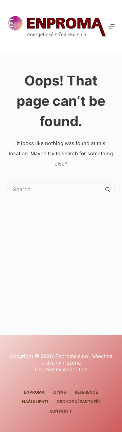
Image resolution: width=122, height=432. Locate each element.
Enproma (34, 392)
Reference (86, 392)
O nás (59, 392)
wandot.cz (75, 369)
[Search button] (108, 189)
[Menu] (111, 27)
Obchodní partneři (78, 401)
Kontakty (60, 411)
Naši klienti (35, 401)
